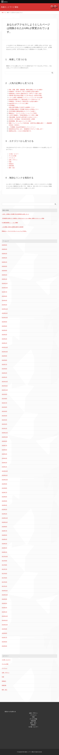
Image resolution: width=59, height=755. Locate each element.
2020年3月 (4, 458)
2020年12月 (5, 432)
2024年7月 (4, 291)
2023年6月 (4, 326)
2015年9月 (4, 629)
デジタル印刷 (12, 156)
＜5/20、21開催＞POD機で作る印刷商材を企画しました (15, 214)
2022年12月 (5, 347)
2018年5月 (4, 535)
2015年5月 (4, 646)
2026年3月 (4, 253)
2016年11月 (5, 590)
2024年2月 (4, 304)
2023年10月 (5, 317)
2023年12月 (5, 309)
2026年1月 (4, 262)
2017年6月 (4, 573)
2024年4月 (4, 300)
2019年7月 (4, 492)
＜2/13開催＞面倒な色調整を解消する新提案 (12, 227)
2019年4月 (4, 505)
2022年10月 (5, 351)
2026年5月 (4, 245)
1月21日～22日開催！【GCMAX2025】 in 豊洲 (22, 119)
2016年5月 (4, 603)
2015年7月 (4, 637)
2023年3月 (4, 334)
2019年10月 (5, 479)
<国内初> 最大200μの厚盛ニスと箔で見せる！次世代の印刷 (25, 95)
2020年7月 (4, 445)
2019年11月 (5, 475)
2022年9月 (4, 355)
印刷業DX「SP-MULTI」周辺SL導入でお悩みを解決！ (24, 101)
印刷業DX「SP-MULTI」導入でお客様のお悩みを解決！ (24, 91)
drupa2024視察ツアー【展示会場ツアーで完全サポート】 (25, 99)
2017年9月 (4, 560)
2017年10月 (5, 556)
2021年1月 (4, 428)
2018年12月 (5, 518)
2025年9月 (4, 266)
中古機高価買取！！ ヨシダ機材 (10, 222)
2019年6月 (4, 496)
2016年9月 (4, 599)
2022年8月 (4, 360)
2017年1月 (4, 586)
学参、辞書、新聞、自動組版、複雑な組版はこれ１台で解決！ (26, 89)
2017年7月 (4, 569)
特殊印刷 (11, 165)
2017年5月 (4, 577)
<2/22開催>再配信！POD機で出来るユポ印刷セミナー (24, 109)
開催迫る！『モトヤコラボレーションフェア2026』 (14, 231)
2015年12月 (5, 616)
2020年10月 (5, 437)
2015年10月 (5, 624)
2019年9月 (4, 483)
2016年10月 (5, 594)
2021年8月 (4, 398)
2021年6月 (4, 407)
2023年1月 (4, 343)
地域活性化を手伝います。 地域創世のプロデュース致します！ (26, 129)
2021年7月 (4, 402)
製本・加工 (12, 167)
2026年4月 (4, 249)
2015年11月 (5, 620)
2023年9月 (4, 321)
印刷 (10, 161)
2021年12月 (5, 381)
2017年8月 (4, 565)
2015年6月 (4, 641)
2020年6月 (4, 449)
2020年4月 (4, 454)
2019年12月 (5, 471)
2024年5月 (4, 296)
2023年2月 (4, 338)
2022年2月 (4, 373)
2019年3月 (4, 509)
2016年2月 (4, 607)
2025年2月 (4, 274)
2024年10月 (5, 287)
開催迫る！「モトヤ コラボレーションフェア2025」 (23, 113)
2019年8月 (4, 488)
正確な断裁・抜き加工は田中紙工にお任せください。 (23, 117)
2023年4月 (4, 330)
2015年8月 (4, 633)
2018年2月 (4, 547)
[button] (2, 2)
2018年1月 (4, 552)
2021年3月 (4, 419)
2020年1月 (4, 466)
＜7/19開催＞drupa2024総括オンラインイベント (22, 127)
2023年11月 (5, 313)
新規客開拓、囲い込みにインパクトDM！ (20, 121)
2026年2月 (4, 257)
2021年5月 (4, 411)
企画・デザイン (13, 159)
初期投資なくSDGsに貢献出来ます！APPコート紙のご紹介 (25, 93)
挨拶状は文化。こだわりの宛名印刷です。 (20, 131)
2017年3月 (4, 582)
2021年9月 (4, 394)
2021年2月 (4, 424)
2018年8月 (4, 526)
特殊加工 (11, 163)
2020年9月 (4, 441)
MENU (6, 2)
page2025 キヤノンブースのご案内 (18, 103)
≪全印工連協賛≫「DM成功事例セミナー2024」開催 (23, 115)
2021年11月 (5, 385)
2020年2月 (4, 462)
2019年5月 (4, 501)
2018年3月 (4, 543)
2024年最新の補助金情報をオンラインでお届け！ (22, 111)
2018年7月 (4, 530)
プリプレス (12, 158)
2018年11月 (5, 522)
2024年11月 (5, 283)
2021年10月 (5, 390)
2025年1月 (4, 279)
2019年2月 (4, 513)
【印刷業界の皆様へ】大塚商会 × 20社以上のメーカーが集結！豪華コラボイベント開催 (23, 218)
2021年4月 (4, 415)
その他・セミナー (14, 154)
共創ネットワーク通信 (9, 7)
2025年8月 (4, 270)
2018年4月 (4, 539)
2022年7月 (4, 364)
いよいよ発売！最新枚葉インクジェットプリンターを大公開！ (26, 97)
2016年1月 (4, 612)
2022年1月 (4, 377)
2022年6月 (4, 368)
